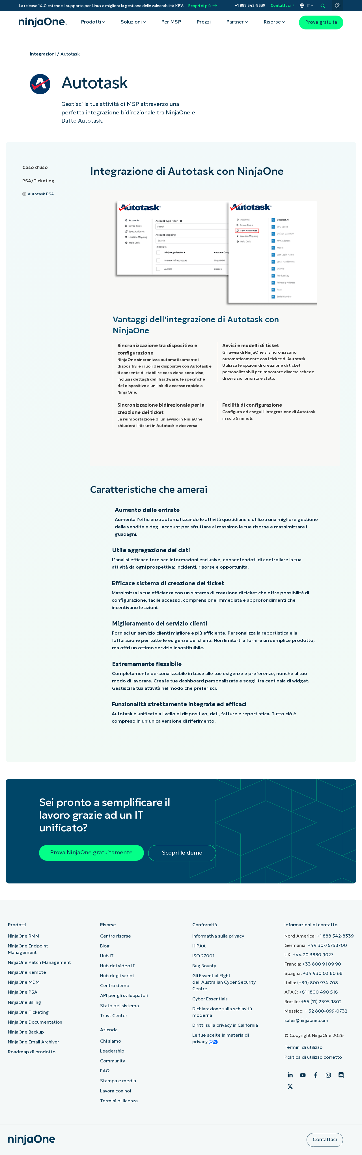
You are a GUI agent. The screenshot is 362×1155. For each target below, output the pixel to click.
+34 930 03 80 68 (322, 973)
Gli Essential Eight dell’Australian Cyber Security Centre (224, 982)
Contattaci (281, 5)
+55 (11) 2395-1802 (321, 1001)
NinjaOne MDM (24, 982)
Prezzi (204, 22)
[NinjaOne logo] (43, 22)
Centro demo (114, 985)
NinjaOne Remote (27, 972)
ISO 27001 (203, 955)
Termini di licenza (119, 1100)
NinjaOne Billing (24, 1002)
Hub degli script (117, 975)
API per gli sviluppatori (124, 995)
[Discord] (341, 1075)
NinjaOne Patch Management (39, 962)
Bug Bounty (204, 965)
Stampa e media (118, 1080)
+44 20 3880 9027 (313, 954)
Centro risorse (115, 936)
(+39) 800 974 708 (317, 982)
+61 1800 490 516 (318, 992)
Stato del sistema (119, 1005)
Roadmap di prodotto (31, 1051)
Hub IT (107, 955)
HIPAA (199, 946)
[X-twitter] (290, 1086)
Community (112, 1061)
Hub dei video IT (117, 965)
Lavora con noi (115, 1091)
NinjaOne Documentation (35, 1022)
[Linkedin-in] (290, 1075)
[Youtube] (303, 1075)
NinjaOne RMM (23, 936)
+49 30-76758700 (327, 945)
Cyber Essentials (210, 999)
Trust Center (113, 1015)
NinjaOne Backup (26, 1032)
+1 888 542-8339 (250, 5)
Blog (104, 946)
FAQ (104, 1070)
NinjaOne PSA (22, 992)
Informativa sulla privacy (218, 936)
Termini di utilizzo (303, 1047)
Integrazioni (43, 54)
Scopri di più (199, 5)
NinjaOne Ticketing (28, 1012)
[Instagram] (328, 1075)
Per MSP (171, 22)
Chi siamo (110, 1041)
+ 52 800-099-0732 (326, 1011)
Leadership (112, 1051)
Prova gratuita (321, 22)
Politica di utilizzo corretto (313, 1057)
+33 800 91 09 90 (321, 964)
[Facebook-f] (315, 1075)
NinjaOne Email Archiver (33, 1042)
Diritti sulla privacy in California (225, 1025)
